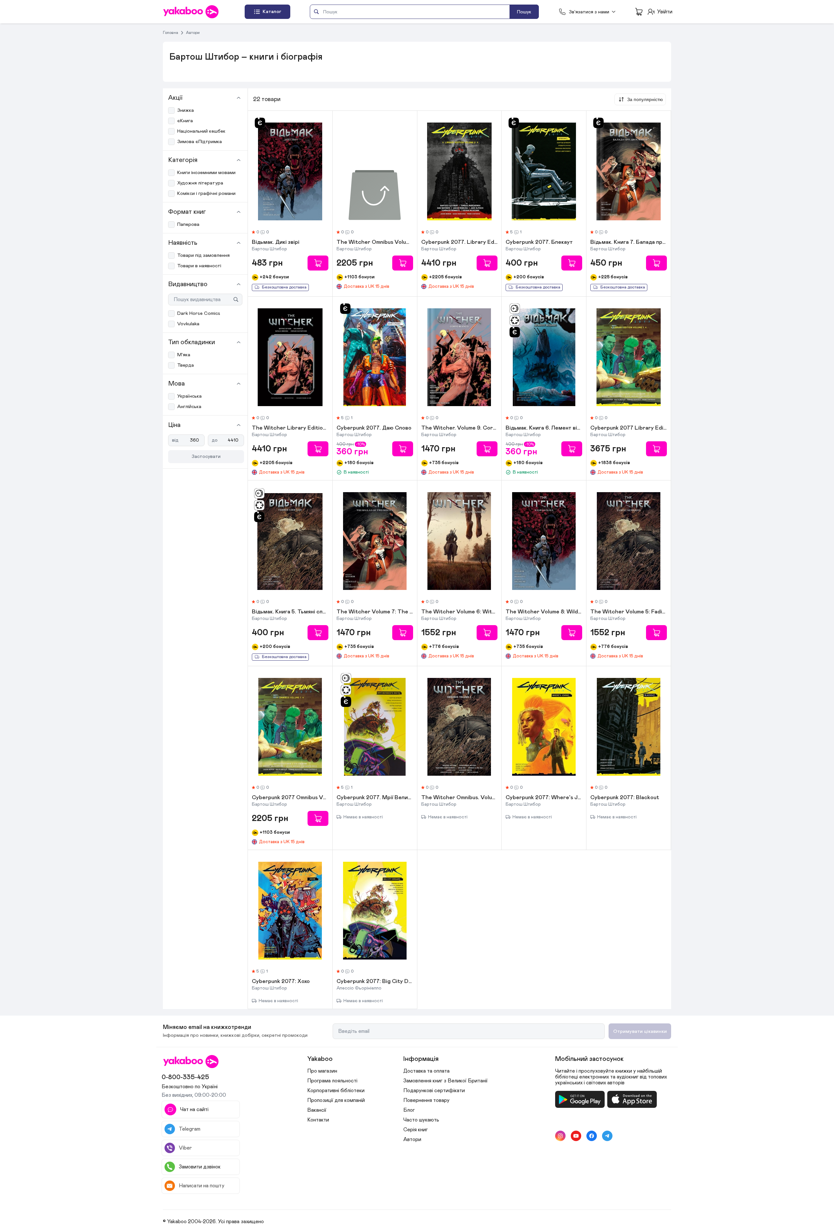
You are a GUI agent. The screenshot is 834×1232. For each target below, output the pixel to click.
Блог (409, 1110)
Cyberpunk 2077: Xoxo (281, 981)
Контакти (318, 1119)
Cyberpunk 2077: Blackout (624, 797)
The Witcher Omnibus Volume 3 (375, 242)
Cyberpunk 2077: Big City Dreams (375, 981)
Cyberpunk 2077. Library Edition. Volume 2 (459, 242)
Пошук (524, 11)
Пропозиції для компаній (336, 1100)
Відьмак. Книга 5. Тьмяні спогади (290, 612)
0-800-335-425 (185, 1077)
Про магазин (322, 1071)
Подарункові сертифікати (434, 1090)
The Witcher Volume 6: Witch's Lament (459, 612)
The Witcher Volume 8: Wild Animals (544, 612)
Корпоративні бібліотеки (336, 1090)
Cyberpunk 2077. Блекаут (539, 242)
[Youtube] (576, 1136)
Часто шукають (421, 1119)
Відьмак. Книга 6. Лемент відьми (544, 428)
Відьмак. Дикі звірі (275, 242)
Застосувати (206, 456)
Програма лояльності (332, 1080)
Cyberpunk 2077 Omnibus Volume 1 (290, 797)
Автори (193, 33)
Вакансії (316, 1110)
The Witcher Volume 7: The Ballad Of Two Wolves (375, 612)
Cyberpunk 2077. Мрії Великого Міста (375, 797)
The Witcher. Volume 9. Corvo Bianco (459, 428)
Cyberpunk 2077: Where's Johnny (544, 797)
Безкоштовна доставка (284, 287)
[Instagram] (560, 1136)
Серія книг (415, 1129)
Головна (170, 33)
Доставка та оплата (426, 1071)
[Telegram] (607, 1136)
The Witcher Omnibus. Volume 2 (459, 797)
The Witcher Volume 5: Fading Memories (628, 612)
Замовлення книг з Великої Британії (445, 1080)
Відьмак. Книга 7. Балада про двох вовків (628, 242)
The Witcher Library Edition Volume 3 (290, 428)
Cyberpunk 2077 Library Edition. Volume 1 (628, 428)
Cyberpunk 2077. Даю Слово (374, 428)
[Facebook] (591, 1136)
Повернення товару (426, 1100)
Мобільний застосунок (589, 1059)
